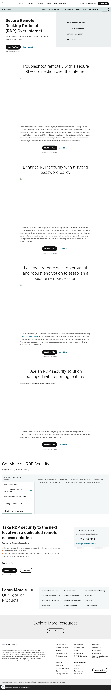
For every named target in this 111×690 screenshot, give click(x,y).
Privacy (15, 682)
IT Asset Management (90, 605)
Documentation (78, 653)
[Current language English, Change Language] (83, 3)
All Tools (58, 650)
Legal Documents (7, 682)
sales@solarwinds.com (86, 543)
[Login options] (86, 3)
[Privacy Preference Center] (3, 687)
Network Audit (45, 605)
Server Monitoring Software (72, 600)
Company (77, 665)
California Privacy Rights (25, 682)
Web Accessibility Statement (41, 682)
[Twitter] (100, 663)
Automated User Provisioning (50, 591)
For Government (79, 671)
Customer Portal (79, 648)
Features (68, 9)
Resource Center (97, 650)
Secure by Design (61, 671)
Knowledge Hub (97, 653)
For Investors (78, 674)
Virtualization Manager (70, 605)
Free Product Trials (62, 648)
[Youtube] (104, 663)
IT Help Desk (88, 600)
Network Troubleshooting (71, 596)
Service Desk (88, 596)
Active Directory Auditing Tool (50, 600)
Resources (92, 9)
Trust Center (60, 665)
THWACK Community (80, 656)
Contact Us (92, 3)
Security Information (62, 674)
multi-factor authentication (29, 336)
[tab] (18, 478)
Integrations (80, 9)
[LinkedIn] (107, 663)
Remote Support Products (51, 9)
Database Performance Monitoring (94, 591)
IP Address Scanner (70, 591)
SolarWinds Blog (97, 648)
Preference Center (61, 656)
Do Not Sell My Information (57, 682)
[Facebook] (93, 663)
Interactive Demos (61, 653)
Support (76, 650)
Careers (76, 668)
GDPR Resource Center (63, 668)
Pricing (49, 3)
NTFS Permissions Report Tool (50, 596)
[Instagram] (97, 663)
